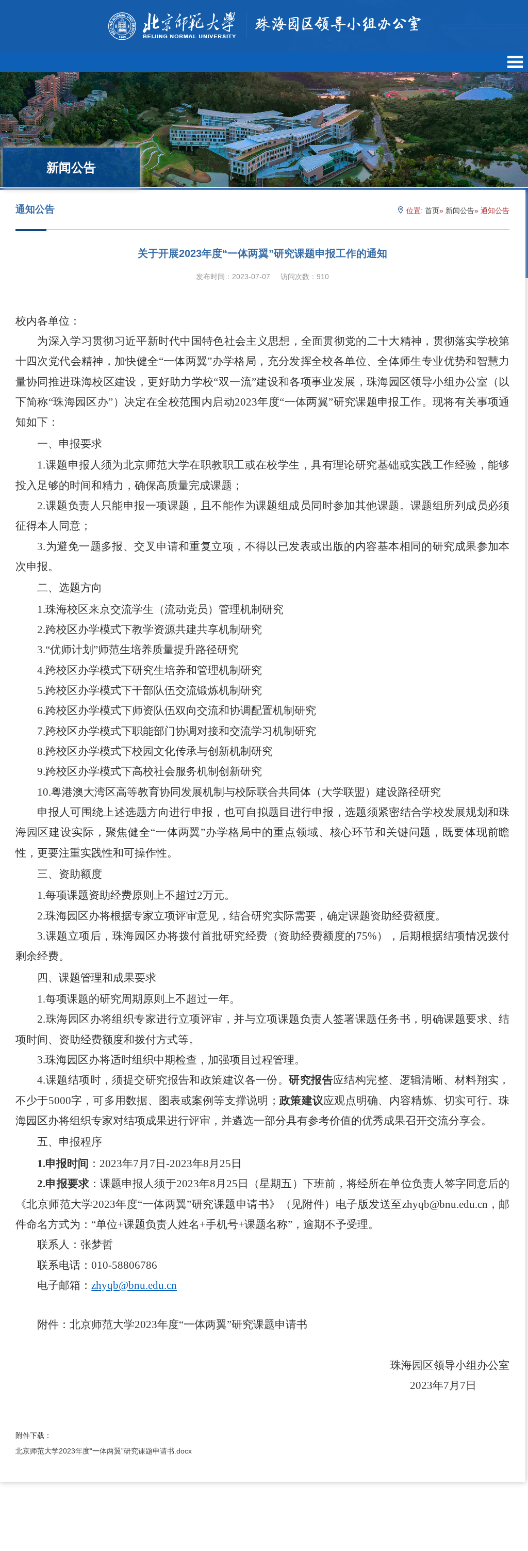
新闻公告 (460, 210)
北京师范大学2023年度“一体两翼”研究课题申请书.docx (103, 1451)
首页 (432, 210)
